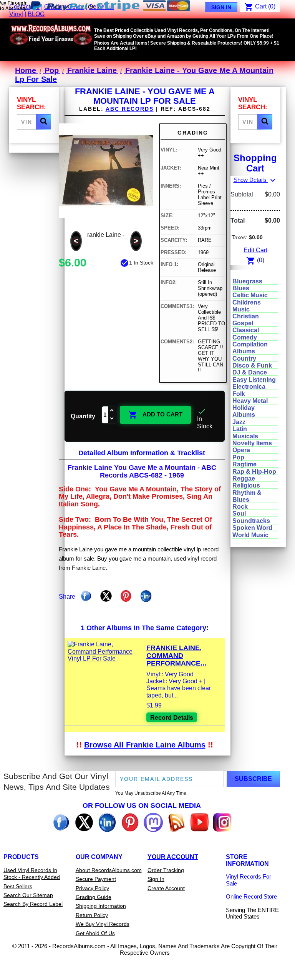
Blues (240, 288)
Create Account (166, 888)
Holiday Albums (243, 411)
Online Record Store (251, 896)
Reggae (243, 478)
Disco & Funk (252, 365)
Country (244, 358)
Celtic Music (250, 295)
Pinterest (126, 596)
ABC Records (130, 109)
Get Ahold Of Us (95, 933)
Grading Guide (93, 897)
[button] (43, 122)
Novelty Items (252, 443)
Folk (238, 394)
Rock (240, 506)
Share (86, 596)
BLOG (36, 14)
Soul (239, 513)
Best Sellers (17, 886)
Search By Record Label (33, 904)
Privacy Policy (92, 888)
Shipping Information (101, 906)
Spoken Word (252, 527)
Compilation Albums (250, 348)
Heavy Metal (250, 401)
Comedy (244, 337)
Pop (238, 457)
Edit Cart (255, 250)
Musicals (245, 436)
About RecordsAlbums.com (109, 870)
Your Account (173, 857)
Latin (239, 429)
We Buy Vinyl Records (102, 924)
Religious (246, 485)
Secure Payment (96, 879)
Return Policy (92, 915)
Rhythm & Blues (247, 496)
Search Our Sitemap (28, 895)
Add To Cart (155, 414)
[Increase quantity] (112, 410)
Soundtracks (251, 521)
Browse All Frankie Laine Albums (145, 745)
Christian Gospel (245, 319)
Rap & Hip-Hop (254, 471)
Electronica (248, 386)
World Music (250, 535)
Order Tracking (166, 870)
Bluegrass (247, 281)
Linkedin (146, 596)
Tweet (106, 596)
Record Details (171, 717)
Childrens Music (246, 306)
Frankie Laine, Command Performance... (176, 655)
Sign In (221, 7)
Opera (241, 450)
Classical (245, 330)
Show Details (255, 179)
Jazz (238, 422)
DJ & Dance (249, 372)
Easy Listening (254, 379)
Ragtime (244, 464)
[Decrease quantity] (112, 418)
